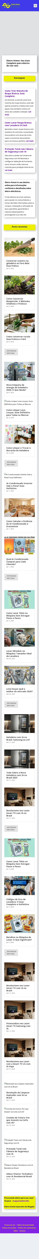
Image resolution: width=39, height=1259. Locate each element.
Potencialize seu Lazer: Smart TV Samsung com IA (18, 1026)
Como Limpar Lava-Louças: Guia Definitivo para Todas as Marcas (18, 412)
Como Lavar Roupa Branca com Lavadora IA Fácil (18, 124)
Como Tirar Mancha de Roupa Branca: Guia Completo (16, 93)
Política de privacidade (25, 1225)
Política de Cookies (9, 1228)
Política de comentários (27, 1228)
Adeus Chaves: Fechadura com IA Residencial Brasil (19, 1175)
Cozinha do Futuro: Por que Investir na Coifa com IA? (18, 1120)
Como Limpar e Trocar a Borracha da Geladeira (18, 449)
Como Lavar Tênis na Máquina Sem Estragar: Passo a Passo (18, 615)
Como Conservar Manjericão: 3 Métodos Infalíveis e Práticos (18, 301)
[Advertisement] (19, 31)
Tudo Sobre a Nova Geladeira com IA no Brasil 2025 (16, 775)
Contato (22, 1231)
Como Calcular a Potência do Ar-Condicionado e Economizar (19, 524)
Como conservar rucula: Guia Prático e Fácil (18, 338)
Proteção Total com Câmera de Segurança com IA (19, 150)
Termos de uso (9, 1225)
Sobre (16, 1231)
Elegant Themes (19, 1219)
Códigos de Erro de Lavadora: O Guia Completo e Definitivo (17, 902)
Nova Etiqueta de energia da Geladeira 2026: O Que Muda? (17, 387)
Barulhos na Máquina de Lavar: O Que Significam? (19, 938)
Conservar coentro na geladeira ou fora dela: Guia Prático (18, 263)
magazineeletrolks (20, 1201)
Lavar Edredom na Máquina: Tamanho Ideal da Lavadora (19, 653)
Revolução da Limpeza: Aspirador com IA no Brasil (18, 1095)
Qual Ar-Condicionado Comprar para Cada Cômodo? (17, 561)
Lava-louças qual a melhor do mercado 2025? (19, 690)
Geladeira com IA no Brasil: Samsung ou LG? (18, 738)
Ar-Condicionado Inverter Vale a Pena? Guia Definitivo (19, 486)
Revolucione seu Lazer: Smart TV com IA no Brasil (18, 813)
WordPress (19, 1221)
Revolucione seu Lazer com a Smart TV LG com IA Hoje (18, 1064)
